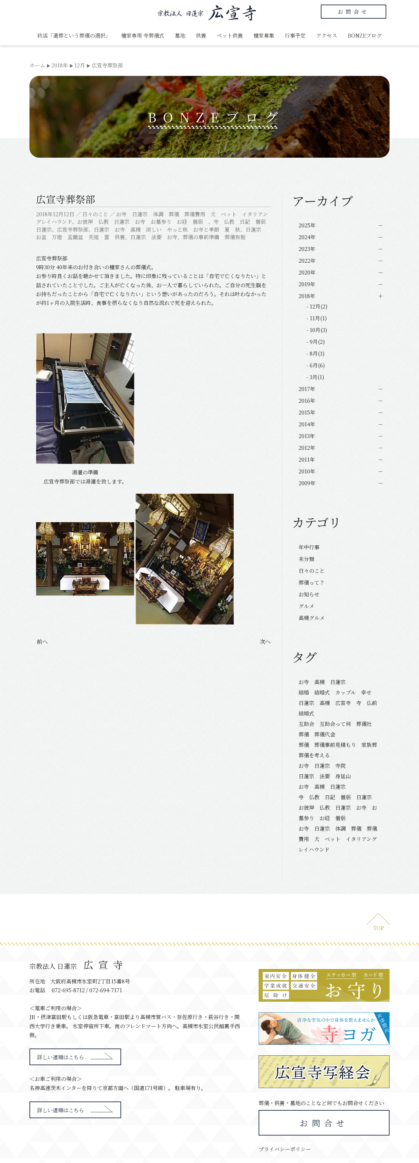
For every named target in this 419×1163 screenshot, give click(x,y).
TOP (378, 928)
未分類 (306, 559)
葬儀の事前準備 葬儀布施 (214, 237)
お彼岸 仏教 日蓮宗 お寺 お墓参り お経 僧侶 (142, 221)
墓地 (180, 35)
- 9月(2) (315, 341)
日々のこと (95, 214)
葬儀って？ (312, 582)
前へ (42, 641)
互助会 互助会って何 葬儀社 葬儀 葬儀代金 (338, 729)
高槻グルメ (312, 618)
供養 (201, 35)
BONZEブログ (365, 35)
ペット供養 (230, 35)
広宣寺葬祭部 (72, 229)
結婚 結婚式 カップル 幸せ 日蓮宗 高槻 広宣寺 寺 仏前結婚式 (338, 703)
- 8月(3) (315, 353)
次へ (265, 641)
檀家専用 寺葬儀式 (142, 35)
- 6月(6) (315, 365)
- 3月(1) (315, 377)
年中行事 (309, 547)
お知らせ (309, 594)
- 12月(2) (317, 306)
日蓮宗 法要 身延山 (325, 776)
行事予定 (295, 35)
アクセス (326, 35)
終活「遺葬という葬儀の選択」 (74, 35)
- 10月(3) (316, 330)
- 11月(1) (316, 318)
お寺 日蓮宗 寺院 (322, 765)
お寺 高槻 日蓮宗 (325, 682)
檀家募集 (263, 35)
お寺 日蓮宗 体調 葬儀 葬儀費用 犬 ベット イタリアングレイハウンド (338, 839)
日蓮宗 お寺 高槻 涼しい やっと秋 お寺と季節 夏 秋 (167, 229)
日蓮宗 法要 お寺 (153, 237)
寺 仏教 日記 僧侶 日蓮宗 (335, 797)
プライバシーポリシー (285, 1149)
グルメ (306, 606)
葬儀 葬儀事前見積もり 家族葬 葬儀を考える (340, 750)
